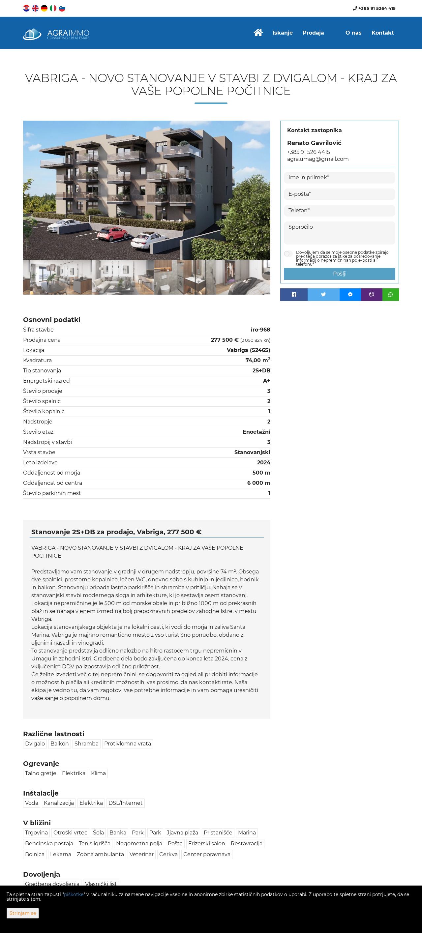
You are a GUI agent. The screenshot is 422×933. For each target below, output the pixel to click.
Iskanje (283, 33)
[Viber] (371, 294)
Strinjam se (23, 913)
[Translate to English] (36, 8)
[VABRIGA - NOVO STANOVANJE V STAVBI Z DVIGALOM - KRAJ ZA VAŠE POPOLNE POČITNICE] (146, 190)
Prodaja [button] (313, 33)
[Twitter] (324, 294)
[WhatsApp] (390, 294)
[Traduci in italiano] (53, 8)
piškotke (73, 894)
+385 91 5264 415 (376, 8)
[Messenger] (350, 294)
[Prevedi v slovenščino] (62, 8)
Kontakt (383, 33)
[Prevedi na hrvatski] (27, 8)
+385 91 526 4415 (308, 152)
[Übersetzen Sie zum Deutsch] (44, 8)
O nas (354, 33)
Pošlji (340, 274)
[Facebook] (294, 294)
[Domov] (258, 32)
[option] (54, 277)
